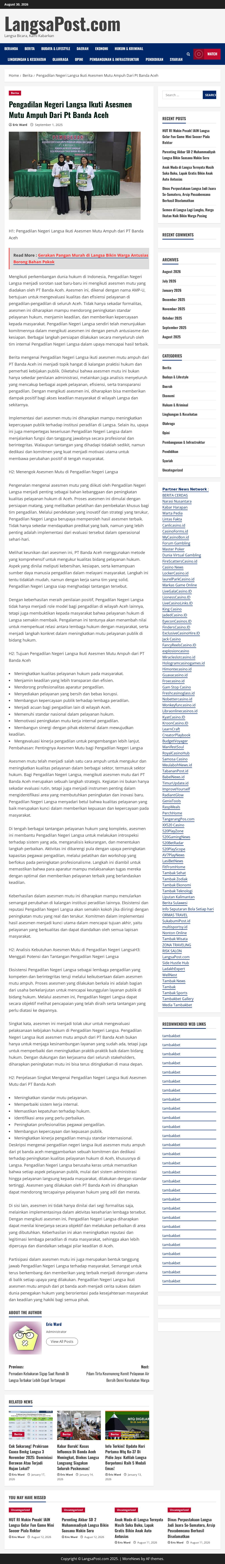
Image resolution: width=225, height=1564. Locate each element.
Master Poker (173, 549)
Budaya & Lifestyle (55, 48)
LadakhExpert (173, 968)
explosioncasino (175, 651)
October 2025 (172, 318)
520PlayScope (173, 849)
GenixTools (171, 801)
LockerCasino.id (175, 573)
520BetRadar (173, 842)
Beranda (11, 48)
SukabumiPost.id (176, 921)
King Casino (172, 609)
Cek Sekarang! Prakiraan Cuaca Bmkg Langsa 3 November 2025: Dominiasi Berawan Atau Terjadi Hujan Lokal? (31, 1457)
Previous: (39, 1373)
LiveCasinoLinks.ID (177, 603)
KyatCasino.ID (173, 717)
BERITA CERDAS (175, 495)
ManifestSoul (173, 747)
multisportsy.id (174, 926)
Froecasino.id (173, 681)
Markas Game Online (179, 585)
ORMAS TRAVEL (175, 915)
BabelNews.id (173, 777)
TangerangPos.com (178, 819)
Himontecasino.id (177, 669)
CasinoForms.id (175, 531)
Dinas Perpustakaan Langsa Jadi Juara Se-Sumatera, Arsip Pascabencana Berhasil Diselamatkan (189, 194)
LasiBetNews (172, 861)
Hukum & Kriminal (129, 48)
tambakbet (171, 1035)
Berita (30, 48)
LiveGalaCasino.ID (177, 591)
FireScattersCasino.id (179, 561)
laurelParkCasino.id (178, 579)
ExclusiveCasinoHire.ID (181, 633)
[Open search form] (188, 54)
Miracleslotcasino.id (178, 657)
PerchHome (172, 813)
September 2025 (174, 327)
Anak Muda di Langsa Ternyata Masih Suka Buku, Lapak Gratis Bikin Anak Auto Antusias (188, 173)
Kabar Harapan (175, 507)
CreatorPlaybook (176, 735)
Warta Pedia (172, 513)
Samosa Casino (175, 759)
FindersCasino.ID (176, 627)
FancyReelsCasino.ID (179, 645)
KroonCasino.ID (175, 723)
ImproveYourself (176, 789)
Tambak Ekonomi (176, 885)
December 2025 (173, 299)
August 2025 (171, 336)
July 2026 (169, 281)
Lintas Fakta (172, 519)
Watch (212, 54)
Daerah (83, 48)
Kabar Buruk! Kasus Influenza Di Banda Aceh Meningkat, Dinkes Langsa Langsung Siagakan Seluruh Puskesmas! (78, 1457)
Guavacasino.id (175, 675)
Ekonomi (101, 48)
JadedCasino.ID (174, 615)
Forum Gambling (176, 543)
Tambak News (173, 980)
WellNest (169, 975)
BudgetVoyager (175, 741)
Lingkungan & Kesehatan (27, 59)
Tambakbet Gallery (178, 998)
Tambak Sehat (174, 872)
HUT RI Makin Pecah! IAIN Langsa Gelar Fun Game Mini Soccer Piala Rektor (186, 136)
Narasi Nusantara (177, 501)
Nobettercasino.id (177, 699)
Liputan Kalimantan (178, 896)
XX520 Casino (173, 825)
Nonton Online (174, 932)
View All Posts (62, 1341)
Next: (117, 1373)
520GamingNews (176, 836)
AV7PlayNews (173, 855)
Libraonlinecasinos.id (180, 711)
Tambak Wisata (175, 938)
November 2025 (173, 308)
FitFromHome (173, 866)
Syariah (176, 59)
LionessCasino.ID (176, 597)
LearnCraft (171, 729)
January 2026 (171, 290)
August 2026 (171, 271)
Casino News (172, 567)
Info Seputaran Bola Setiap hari (188, 909)
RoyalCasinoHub (176, 753)
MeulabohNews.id (177, 765)
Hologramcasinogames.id (183, 663)
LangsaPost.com (62, 23)
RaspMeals (171, 806)
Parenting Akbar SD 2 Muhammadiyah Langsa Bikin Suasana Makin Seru (85, 1525)
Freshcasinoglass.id (178, 693)
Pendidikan (154, 59)
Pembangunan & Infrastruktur (114, 59)
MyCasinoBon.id (175, 537)
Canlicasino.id (173, 525)
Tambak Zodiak (174, 879)
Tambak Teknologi (177, 891)
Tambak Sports (174, 992)
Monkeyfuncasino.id (179, 705)
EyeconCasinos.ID (177, 621)
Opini (79, 59)
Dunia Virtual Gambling (181, 555)
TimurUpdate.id (175, 783)
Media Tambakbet (177, 1005)
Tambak (169, 986)
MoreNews (131, 1558)
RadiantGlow (172, 795)
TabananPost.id (175, 771)
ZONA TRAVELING (176, 945)
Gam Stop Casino (176, 687)
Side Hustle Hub (175, 962)
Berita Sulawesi (174, 902)
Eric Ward (20, 125)
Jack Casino (171, 639)
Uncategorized (172, 470)
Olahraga (60, 59)
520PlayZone (172, 831)
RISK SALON (172, 951)
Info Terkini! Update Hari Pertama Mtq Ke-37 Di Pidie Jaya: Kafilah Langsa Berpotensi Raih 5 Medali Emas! (125, 1457)
